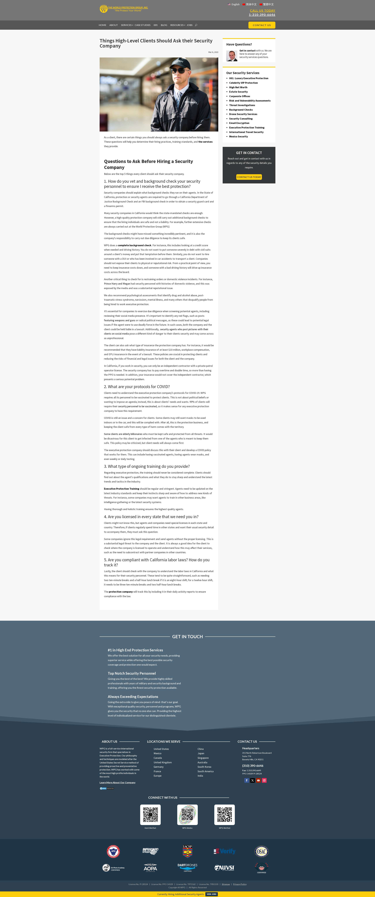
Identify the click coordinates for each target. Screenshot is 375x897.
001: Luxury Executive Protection (248, 78)
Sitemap (226, 884)
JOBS (189, 25)
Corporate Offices (239, 96)
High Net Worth (238, 87)
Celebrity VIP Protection (243, 82)
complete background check (134, 245)
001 (156, 25)
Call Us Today (262, 10)
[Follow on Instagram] (264, 780)
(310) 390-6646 (252, 765)
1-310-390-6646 (262, 14)
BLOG (164, 25)
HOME (102, 25)
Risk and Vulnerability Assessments (250, 100)
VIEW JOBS (211, 894)
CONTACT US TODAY (249, 177)
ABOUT (113, 25)
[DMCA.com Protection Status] (107, 789)
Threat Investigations (242, 105)
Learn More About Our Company (117, 782)
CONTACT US (262, 25)
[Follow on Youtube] (258, 780)
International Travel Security (246, 132)
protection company (121, 591)
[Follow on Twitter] (252, 780)
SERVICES (126, 25)
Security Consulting (241, 118)
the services (205, 141)
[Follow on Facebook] (246, 780)
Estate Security (238, 91)
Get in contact (248, 50)
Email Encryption (239, 123)
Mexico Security (238, 136)
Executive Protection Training (121, 488)
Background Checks (241, 109)
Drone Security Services (243, 114)
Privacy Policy (240, 884)
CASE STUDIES (142, 25)
